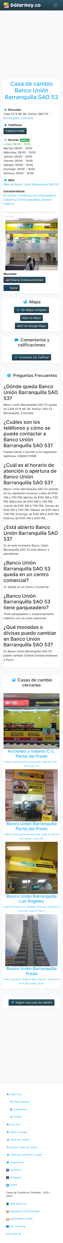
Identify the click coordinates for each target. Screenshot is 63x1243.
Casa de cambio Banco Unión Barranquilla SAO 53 (31, 90)
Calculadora (20, 1109)
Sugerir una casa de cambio (33, 1002)
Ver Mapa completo (33, 310)
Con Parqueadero (28, 199)
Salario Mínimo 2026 (21, 1218)
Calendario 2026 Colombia (24, 1211)
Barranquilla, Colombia (18, 118)
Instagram (15, 1177)
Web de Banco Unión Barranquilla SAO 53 (31, 184)
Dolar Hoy (15, 1094)
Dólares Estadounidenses (26, 280)
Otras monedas (18, 1132)
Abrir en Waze (31, 318)
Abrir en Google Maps (31, 326)
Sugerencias (16, 1162)
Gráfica (17, 1116)
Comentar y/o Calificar (33, 357)
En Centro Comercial (17, 195)
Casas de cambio (19, 1139)
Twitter (13, 1184)
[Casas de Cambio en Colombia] (22, 5)
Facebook (15, 1170)
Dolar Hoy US (13, 1233)
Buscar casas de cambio (23, 1147)
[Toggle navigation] (55, 5)
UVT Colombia (17, 1226)
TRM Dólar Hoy (18, 1203)
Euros (13, 288)
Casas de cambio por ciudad (25, 1154)
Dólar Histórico (21, 1101)
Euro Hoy (14, 1124)
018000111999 (15, 131)
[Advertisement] (31, 43)
